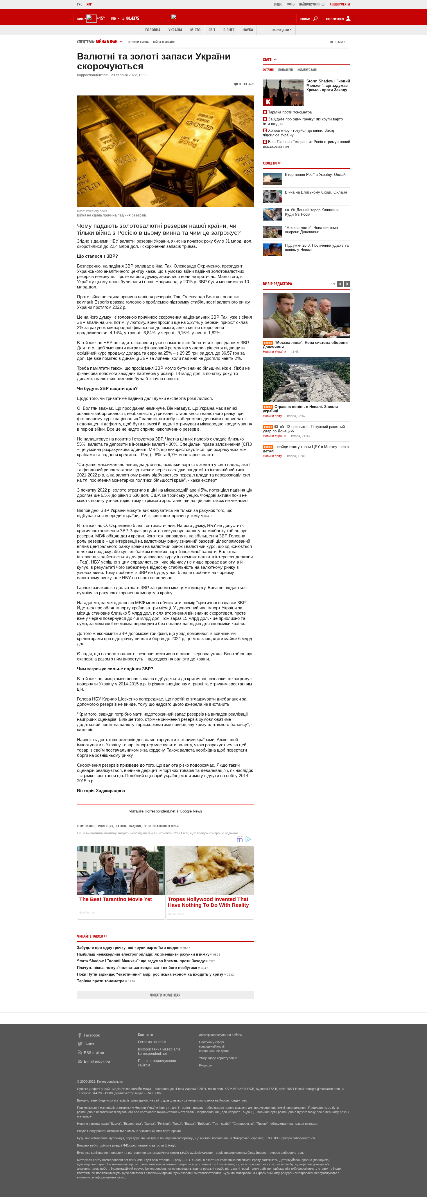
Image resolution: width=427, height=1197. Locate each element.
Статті (267, 59)
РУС (79, 4)
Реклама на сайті (152, 1042)
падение (135, 826)
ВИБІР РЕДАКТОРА (277, 283)
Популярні (285, 69)
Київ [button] (80, 19)
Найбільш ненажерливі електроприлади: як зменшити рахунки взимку (148, 954)
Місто (195, 30)
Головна (152, 30)
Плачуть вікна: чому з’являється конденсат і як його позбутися (142, 967)
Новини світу (272, 416)
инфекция (105, 826)
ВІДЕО (278, 4)
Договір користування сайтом (221, 1035)
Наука (248, 30)
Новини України (274, 351)
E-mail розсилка (97, 1061)
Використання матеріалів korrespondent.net (159, 1051)
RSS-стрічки (94, 1053)
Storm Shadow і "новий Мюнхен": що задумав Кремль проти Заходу (146, 961)
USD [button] (114, 18)
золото (90, 826)
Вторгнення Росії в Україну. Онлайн (316, 174)
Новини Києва (138, 42)
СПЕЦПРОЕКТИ (340, 4)
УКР (89, 4)
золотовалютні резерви (161, 826)
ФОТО (291, 4)
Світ (212, 30)
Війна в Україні (164, 42)
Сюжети (270, 163)
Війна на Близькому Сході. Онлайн (316, 192)
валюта (121, 826)
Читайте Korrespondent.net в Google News (165, 811)
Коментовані (307, 69)
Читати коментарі (166, 995)
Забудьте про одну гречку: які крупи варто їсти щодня (133, 947)
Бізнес (228, 30)
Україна (175, 30)
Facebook (92, 1035)
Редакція (205, 1065)
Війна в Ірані (135, 41)
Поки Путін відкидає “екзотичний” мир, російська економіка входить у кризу (155, 974)
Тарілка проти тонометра (106, 981)
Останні (268, 69)
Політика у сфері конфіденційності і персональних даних (214, 1046)
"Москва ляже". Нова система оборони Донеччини (311, 229)
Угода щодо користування (218, 1058)
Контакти (145, 1035)
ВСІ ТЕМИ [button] (336, 42)
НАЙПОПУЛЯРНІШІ (312, 4)
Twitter (89, 1044)
